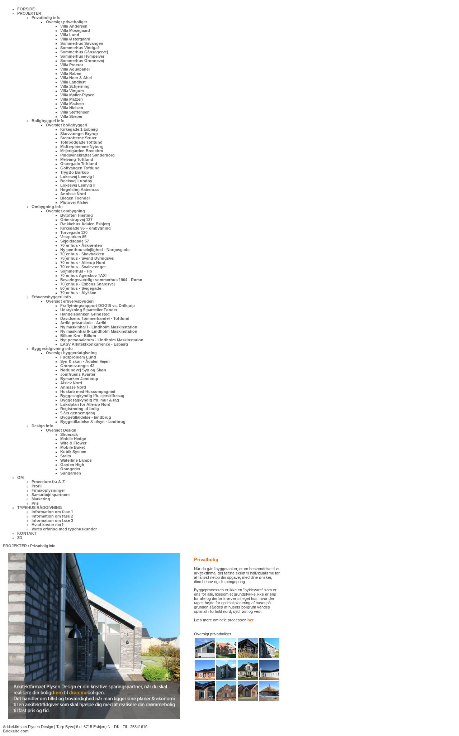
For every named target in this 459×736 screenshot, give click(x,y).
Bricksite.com (16, 731)
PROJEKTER (15, 546)
